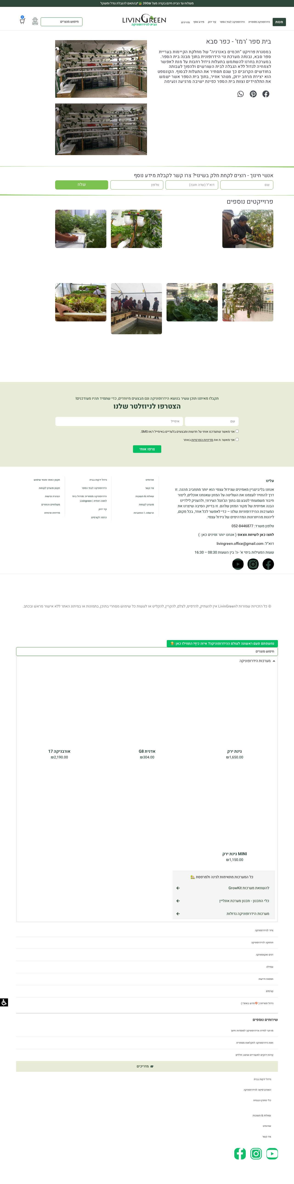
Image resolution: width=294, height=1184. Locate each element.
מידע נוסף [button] (198, 22)
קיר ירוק (212, 22)
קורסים (269, 991)
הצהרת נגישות (52, 496)
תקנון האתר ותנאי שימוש (47, 480)
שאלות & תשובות (145, 496)
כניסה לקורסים (99, 517)
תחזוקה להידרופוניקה (262, 942)
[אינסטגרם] (253, 564)
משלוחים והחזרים (50, 505)
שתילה (269, 967)
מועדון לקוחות (146, 505)
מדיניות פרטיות (52, 513)
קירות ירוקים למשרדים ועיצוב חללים (254, 1055)
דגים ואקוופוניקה (264, 955)
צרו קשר (149, 488)
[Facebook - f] (240, 1153)
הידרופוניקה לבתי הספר (232, 22)
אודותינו (150, 480)
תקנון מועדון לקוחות (49, 488)
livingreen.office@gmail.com (240, 543)
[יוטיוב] (238, 564)
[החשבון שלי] (35, 21)
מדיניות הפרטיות (202, 439)
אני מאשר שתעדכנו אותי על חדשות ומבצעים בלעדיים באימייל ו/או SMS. (187, 431)
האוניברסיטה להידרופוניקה (257, 1090)
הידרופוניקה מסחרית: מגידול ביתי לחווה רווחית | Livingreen (89, 498)
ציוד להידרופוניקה (264, 930)
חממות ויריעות (266, 979)
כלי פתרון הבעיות (262, 1100)
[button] (266, 94)
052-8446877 (242, 526)
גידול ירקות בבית (98, 480)
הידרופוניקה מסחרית (259, 22)
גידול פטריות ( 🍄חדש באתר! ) (257, 1003)
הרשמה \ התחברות (144, 513)
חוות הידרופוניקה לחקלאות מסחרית (254, 1043)
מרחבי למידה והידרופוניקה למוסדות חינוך (252, 1031)
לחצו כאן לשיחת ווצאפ (255, 535)
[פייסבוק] (268, 564)
